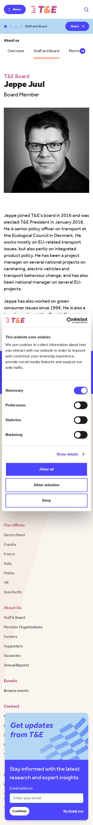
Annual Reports (16, 665)
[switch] (81, 405)
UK (6, 582)
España (10, 544)
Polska (9, 573)
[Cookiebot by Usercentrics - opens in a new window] (67, 320)
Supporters (13, 646)
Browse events (16, 690)
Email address (21, 788)
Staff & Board (14, 617)
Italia (8, 563)
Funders (10, 636)
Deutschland (14, 535)
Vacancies (12, 655)
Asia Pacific (13, 592)
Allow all (46, 469)
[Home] (44, 9)
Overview (16, 51)
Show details (67, 454)
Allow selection (47, 485)
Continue (19, 811)
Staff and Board (46, 51)
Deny (46, 500)
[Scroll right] (82, 51)
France (9, 554)
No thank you (73, 811)
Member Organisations (23, 627)
